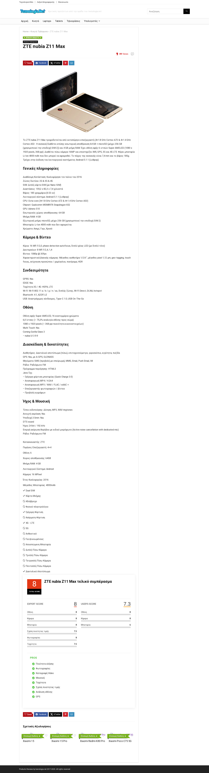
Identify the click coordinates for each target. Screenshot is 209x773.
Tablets (59, 21)
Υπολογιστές (91, 21)
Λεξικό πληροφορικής (45, 2)
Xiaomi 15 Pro (59, 741)
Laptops (47, 21)
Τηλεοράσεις (73, 21)
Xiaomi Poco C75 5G (120, 741)
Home (26, 31)
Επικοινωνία (63, 2)
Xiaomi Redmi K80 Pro (92, 741)
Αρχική (24, 21)
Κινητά (35, 21)
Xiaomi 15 (28, 741)
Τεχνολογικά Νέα (26, 2)
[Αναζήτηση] (186, 11)
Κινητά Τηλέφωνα (39, 31)
